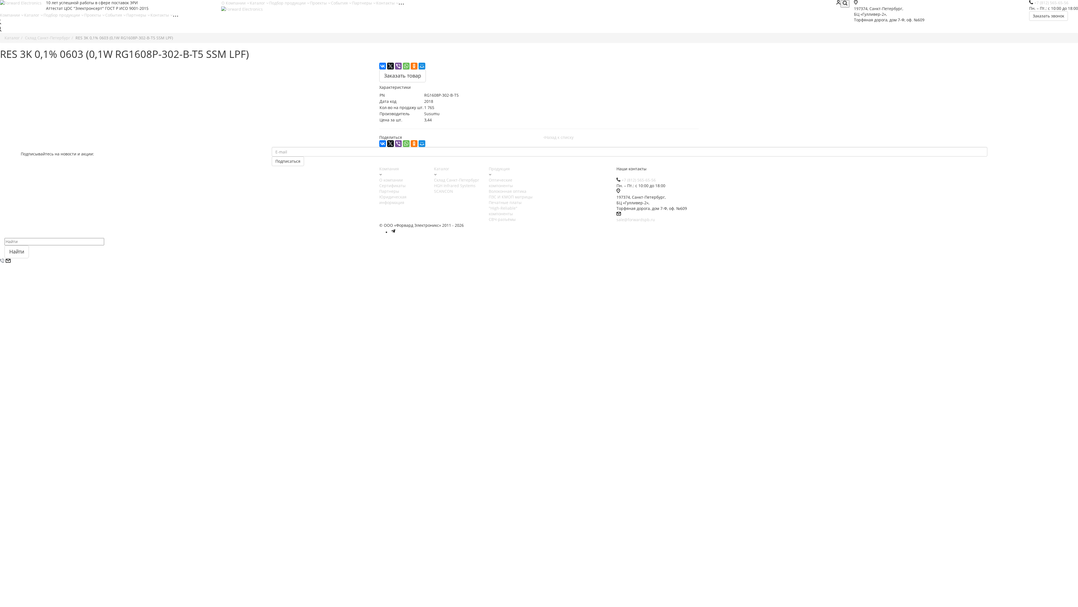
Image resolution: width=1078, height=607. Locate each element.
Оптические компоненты (501, 182)
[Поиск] (845, 4)
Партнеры (362, 3)
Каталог (258, 3)
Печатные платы (505, 202)
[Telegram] (393, 232)
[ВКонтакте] (382, 66)
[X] (390, 66)
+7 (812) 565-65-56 (639, 180)
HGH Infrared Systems (455, 185)
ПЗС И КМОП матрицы (511, 197)
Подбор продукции (288, 3)
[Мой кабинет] (838, 3)
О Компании (234, 3)
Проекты (319, 3)
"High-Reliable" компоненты (503, 210)
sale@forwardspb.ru (635, 219)
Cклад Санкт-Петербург (456, 180)
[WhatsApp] (406, 66)
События (340, 3)
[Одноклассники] (414, 66)
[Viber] (398, 66)
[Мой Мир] (422, 66)
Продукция (499, 168)
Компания (389, 168)
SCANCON (443, 191)
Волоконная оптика (507, 191)
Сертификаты (392, 185)
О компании (391, 180)
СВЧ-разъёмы (502, 219)
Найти (16, 251)
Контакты (386, 3)
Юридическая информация (392, 199)
